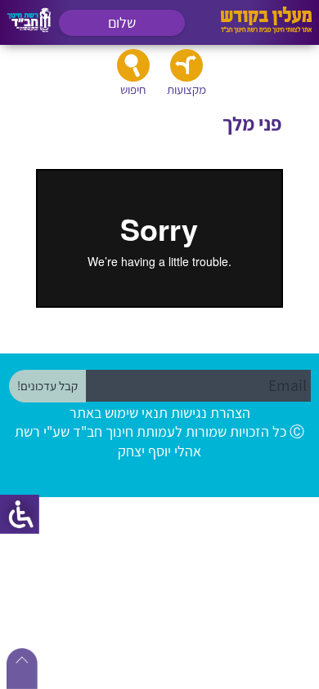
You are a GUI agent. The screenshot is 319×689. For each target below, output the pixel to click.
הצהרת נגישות (210, 412)
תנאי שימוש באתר (119, 412)
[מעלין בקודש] (266, 29)
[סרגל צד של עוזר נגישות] (19, 514)
